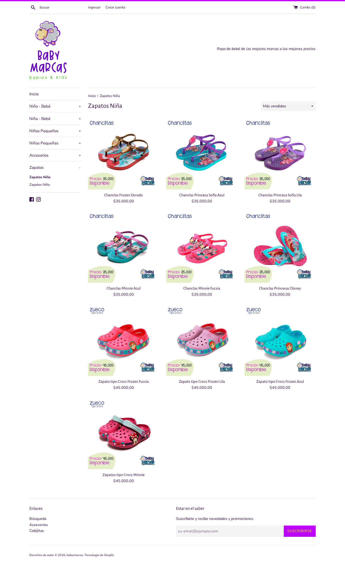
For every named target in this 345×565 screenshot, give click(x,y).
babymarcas (75, 555)
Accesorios (55, 155)
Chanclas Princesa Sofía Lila (280, 195)
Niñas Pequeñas (55, 143)
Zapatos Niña (39, 177)
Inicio (33, 94)
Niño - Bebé (55, 106)
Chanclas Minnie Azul (124, 288)
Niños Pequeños (55, 131)
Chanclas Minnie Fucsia (201, 288)
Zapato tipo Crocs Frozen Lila (202, 381)
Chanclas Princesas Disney (280, 288)
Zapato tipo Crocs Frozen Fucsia (123, 381)
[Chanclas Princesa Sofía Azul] (201, 153)
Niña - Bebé (55, 118)
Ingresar (94, 7)
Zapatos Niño (39, 184)
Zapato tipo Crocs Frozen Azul (280, 381)
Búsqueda (37, 518)
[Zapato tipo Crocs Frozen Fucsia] (123, 340)
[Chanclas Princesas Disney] (280, 246)
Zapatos (54, 167)
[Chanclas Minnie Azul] (123, 246)
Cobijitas (36, 530)
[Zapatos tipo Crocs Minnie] (123, 433)
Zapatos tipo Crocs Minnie (124, 475)
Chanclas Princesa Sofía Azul (201, 195)
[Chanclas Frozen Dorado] (123, 153)
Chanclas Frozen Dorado (123, 195)
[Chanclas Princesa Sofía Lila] (280, 153)
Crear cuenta (115, 7)
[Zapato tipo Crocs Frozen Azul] (280, 340)
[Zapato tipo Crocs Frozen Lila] (201, 340)
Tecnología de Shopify (99, 555)
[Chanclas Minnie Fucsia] (201, 246)
